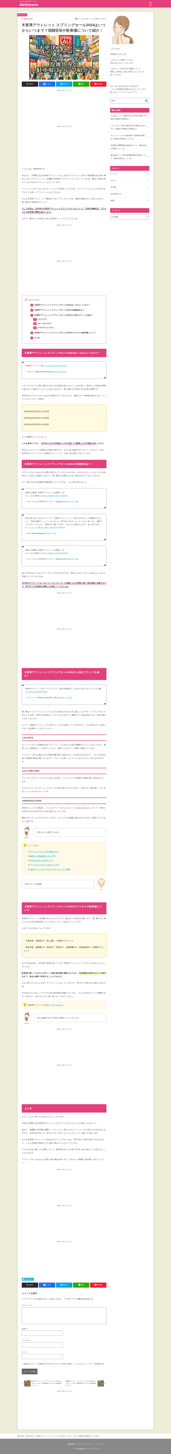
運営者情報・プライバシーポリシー (80, 1444)
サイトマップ (100, 1444)
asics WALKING (43, 323)
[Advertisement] (64, 108)
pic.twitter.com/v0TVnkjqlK (56, 366)
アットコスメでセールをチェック (43, 865)
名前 (25, 1329)
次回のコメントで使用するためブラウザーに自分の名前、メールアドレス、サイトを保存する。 (65, 1364)
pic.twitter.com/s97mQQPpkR (53, 527)
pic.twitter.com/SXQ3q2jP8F (56, 496)
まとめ (35, 338)
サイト (24, 1352)
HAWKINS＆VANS (44, 328)
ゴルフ (113, 180)
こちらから (58, 1005)
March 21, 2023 (60, 372)
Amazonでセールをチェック (41, 860)
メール (26, 1340)
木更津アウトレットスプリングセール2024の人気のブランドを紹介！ (62, 315)
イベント (114, 174)
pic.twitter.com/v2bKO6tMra (36, 692)
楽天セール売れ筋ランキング (41, 856)
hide (37, 300)
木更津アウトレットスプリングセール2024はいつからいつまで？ (60, 305)
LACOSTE (40, 319)
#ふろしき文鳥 (35, 527)
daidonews (28, 5)
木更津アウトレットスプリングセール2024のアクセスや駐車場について (63, 333)
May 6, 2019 (51, 533)
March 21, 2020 (72, 501)
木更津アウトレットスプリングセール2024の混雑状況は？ (57, 310)
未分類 (113, 187)
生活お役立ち (22, 15)
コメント (27, 1305)
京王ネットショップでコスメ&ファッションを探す (50, 869)
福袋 (112, 200)
